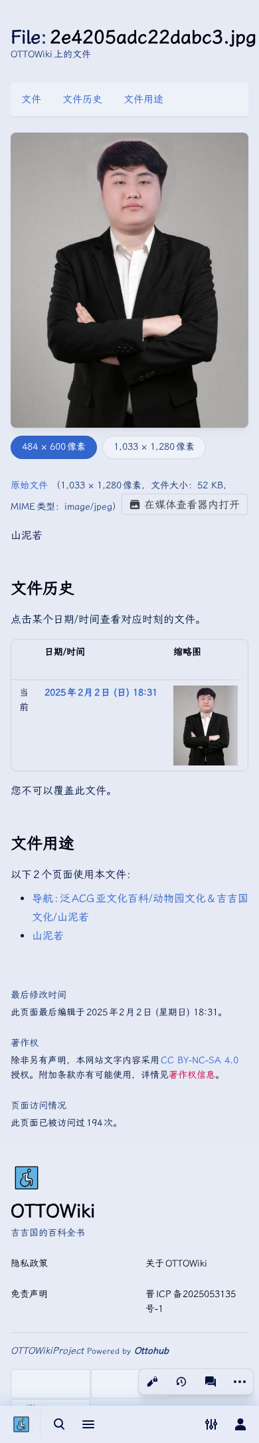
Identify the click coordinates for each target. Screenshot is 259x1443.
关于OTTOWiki (176, 1263)
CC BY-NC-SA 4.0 (200, 1060)
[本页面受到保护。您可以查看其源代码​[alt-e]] (152, 1381)
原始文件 (29, 485)
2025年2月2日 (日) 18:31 (100, 692)
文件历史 (82, 99)
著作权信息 (192, 1075)
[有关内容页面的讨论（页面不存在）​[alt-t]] (210, 1381)
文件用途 (143, 99)
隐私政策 (29, 1263)
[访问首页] (21, 1424)
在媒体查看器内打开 (192, 504)
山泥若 (48, 935)
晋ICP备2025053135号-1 (190, 1301)
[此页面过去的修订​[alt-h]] (181, 1381)
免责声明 (29, 1294)
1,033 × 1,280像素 (154, 446)
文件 (31, 99)
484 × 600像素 (54, 446)
